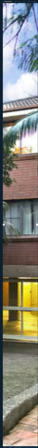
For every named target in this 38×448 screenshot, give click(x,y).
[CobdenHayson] (8, 1)
